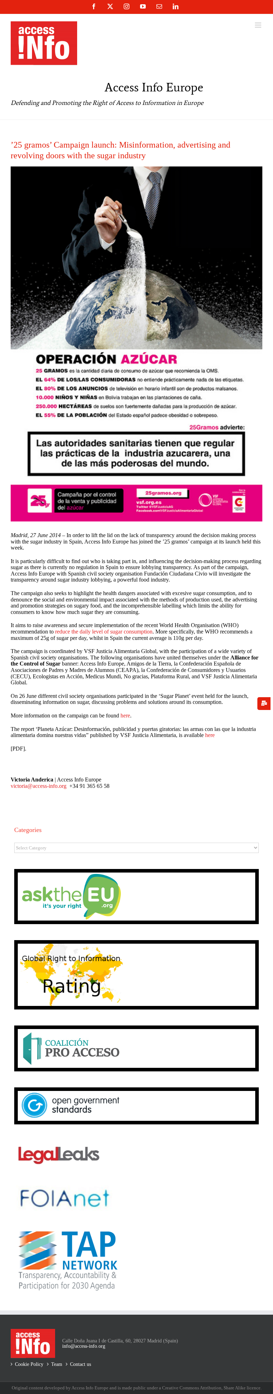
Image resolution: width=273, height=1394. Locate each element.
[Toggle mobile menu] (258, 25)
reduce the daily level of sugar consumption (103, 632)
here (125, 715)
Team (56, 1364)
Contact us (80, 1364)
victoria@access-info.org (38, 786)
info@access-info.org (83, 1346)
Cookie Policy (29, 1364)
